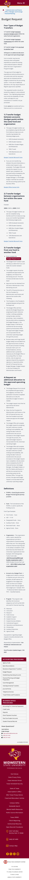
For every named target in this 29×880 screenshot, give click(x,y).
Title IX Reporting (14, 820)
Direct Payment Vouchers (10, 715)
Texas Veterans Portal (14, 780)
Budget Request (7, 672)
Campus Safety (14, 803)
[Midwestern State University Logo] (14, 757)
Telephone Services (8, 692)
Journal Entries (7, 689)
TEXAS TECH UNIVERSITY (14, 869)
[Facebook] (7, 854)
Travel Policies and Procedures (11, 695)
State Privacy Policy (14, 777)
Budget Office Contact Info (11, 187)
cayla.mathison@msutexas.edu (10, 733)
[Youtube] (18, 854)
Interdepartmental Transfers (11, 686)
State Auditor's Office (14, 792)
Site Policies (14, 774)
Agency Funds (6, 663)
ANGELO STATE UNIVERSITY (14, 877)
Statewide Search (14, 806)
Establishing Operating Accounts (12, 675)
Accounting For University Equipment (13, 706)
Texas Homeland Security (14, 784)
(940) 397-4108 (6, 735)
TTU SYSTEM (14, 866)
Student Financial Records (10, 721)
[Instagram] (14, 854)
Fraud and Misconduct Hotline (14, 798)
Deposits (5, 712)
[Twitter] (11, 854)
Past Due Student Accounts (10, 718)
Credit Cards (6, 709)
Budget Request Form (13, 258)
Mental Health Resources (15, 809)
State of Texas (14, 788)
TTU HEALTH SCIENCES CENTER (14, 872)
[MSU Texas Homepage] (3, 10)
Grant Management (8, 683)
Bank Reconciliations (8, 666)
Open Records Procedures (14, 827)
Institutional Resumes (15, 824)
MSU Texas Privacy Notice (14, 795)
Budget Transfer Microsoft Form (13, 157)
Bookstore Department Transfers (12, 669)
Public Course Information (14, 812)
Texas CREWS (14, 817)
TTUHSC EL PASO (14, 874)
